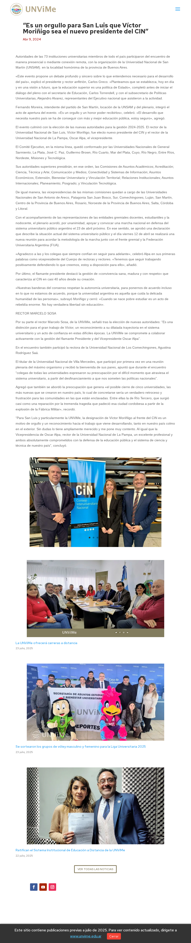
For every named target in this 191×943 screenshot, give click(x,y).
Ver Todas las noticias (95, 869)
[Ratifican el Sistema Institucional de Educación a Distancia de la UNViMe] (95, 841)
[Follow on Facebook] (34, 887)
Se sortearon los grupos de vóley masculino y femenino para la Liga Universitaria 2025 (81, 746)
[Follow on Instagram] (52, 887)
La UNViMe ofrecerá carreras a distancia (46, 643)
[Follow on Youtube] (43, 887)
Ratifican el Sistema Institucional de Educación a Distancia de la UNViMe (70, 850)
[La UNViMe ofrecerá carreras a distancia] (95, 634)
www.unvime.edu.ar (85, 936)
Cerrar (114, 936)
